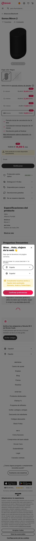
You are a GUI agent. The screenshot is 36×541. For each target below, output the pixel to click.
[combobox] (18, 267)
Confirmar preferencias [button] (18, 293)
